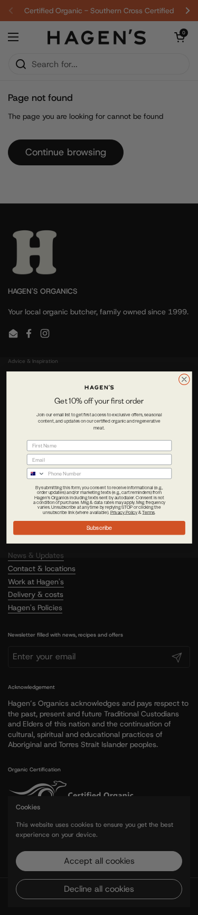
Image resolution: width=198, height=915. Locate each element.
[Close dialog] (184, 379)
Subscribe (99, 528)
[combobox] (35, 474)
